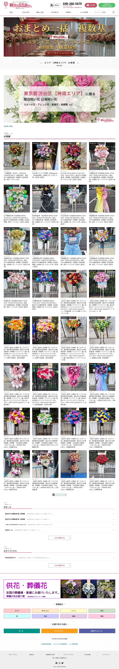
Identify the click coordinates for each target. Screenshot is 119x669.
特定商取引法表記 (50, 654)
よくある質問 (84, 12)
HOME (11, 12)
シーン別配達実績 (73, 644)
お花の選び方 (55, 12)
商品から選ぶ (40, 12)
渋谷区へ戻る (8, 126)
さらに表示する (59, 538)
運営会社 (31, 654)
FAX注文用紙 (87, 654)
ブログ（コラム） (13, 654)
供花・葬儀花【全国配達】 (59, 658)
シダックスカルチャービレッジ (28, 524)
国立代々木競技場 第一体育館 (27, 519)
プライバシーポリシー (68, 654)
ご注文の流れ (25, 12)
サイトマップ (106, 654)
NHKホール (23, 530)
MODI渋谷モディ (27, 557)
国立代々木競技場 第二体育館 (29, 514)
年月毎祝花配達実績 (46, 644)
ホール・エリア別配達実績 (60, 644)
